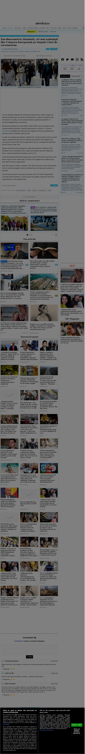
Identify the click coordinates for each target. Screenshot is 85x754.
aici (14, 740)
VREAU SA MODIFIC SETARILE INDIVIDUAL (76, 731)
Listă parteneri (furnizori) (46, 730)
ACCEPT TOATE (77, 725)
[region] (42, 731)
